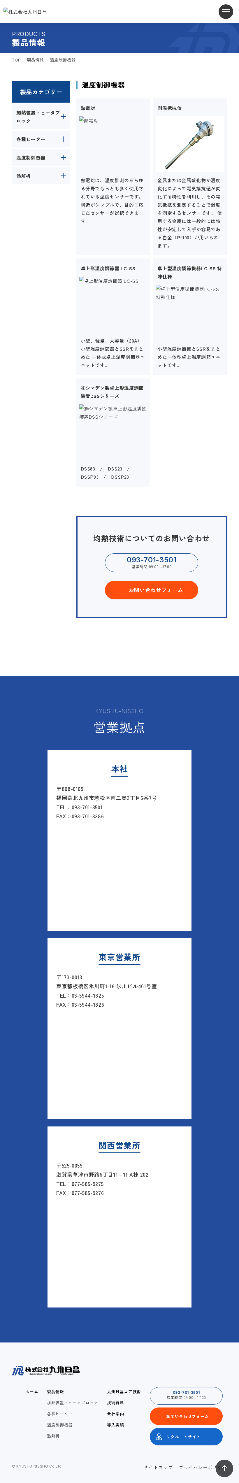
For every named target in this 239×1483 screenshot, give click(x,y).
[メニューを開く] (226, 11)
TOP (16, 60)
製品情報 (35, 60)
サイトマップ (158, 1467)
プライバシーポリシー (203, 1467)
